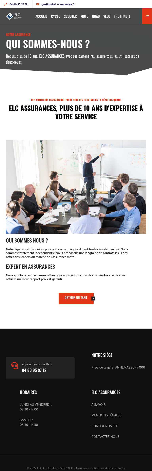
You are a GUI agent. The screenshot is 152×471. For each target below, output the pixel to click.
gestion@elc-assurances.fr (58, 4)
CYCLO (55, 16)
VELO (106, 16)
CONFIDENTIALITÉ (104, 426)
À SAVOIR (98, 405)
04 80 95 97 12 (19, 4)
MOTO (84, 16)
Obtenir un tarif (76, 297)
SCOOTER (70, 16)
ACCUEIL (41, 16)
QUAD (96, 16)
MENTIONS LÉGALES (106, 415)
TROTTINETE (122, 16)
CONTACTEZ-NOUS (105, 437)
